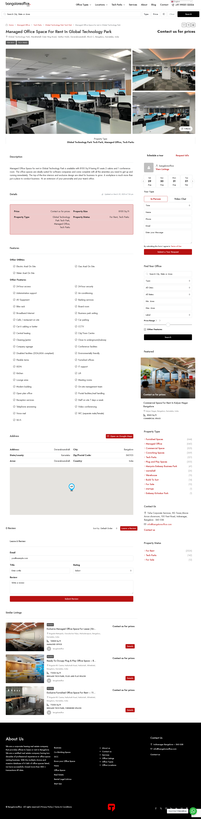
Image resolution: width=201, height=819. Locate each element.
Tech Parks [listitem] (151, 457)
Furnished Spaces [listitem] (154, 439)
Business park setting (88, 313)
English (176, 2)
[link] (25, 637)
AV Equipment (22, 299)
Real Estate (59, 774)
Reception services (25, 400)
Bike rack (20, 306)
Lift (79, 373)
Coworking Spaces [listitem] (155, 452)
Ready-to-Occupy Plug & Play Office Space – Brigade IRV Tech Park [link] (81, 660)
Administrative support (26, 293)
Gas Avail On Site (86, 266)
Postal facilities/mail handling (91, 393)
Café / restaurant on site (27, 319)
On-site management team (90, 386)
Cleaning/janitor (23, 339)
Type (146, 14)
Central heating (23, 333)
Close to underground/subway (92, 339)
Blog (153, 4)
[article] (168, 390)
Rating (76, 565)
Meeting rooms (85, 380)
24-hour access (23, 286)
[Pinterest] (187, 808)
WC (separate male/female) (91, 413)
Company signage (24, 346)
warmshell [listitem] (150, 470)
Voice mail (21, 413)
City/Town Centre (86, 333)
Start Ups (58, 783)
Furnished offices (86, 360)
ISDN (19, 366)
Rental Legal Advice (62, 779)
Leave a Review (128, 528)
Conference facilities (87, 346)
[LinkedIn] (171, 808)
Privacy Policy (47, 807)
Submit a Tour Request (168, 251)
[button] (184, 25)
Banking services (86, 299)
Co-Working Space (62, 752)
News (56, 765)
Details (130, 646)
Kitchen (19, 373)
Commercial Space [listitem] (155, 448)
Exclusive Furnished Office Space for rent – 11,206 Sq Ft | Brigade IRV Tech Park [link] (88, 692)
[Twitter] (161, 808)
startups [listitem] (150, 488)
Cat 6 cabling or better (26, 326)
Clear (172, 14)
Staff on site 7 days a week (90, 400)
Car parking (83, 319)
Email (12, 552)
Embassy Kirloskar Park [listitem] (157, 493)
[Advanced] (164, 14)
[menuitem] (182, 5)
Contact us (149, 529)
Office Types (82, 4)
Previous (145, 377)
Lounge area (22, 380)
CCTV (81, 326)
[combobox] (109, 528)
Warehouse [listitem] (151, 475)
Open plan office (24, 393)
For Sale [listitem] (150, 484)
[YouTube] (182, 808)
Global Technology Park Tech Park (58, 25)
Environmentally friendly (89, 353)
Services (133, 4)
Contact (164, 4)
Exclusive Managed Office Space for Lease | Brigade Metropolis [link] (78, 628)
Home (11, 25)
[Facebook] (156, 808)
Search (188, 14)
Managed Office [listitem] (154, 443)
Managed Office (23, 25)
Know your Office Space (64, 761)
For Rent (11, 42)
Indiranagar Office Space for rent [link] (160, 402)
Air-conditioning (85, 293)
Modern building (23, 386)
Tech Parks (117, 4)
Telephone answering (26, 406)
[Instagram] (166, 808)
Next (191, 377)
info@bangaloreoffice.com (159, 524)
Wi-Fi (18, 420)
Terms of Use (176, 246)
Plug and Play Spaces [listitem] (156, 461)
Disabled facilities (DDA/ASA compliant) (35, 353)
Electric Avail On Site (26, 266)
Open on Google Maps (121, 436)
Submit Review (71, 598)
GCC (56, 756)
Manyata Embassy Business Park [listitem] (161, 466)
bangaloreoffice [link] (58, 649)
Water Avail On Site (25, 273)
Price (155, 14)
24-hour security (85, 286)
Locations (100, 4)
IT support (83, 366)
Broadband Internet (25, 313)
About (144, 4)
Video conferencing (87, 406)
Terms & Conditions (63, 807)
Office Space (59, 770)
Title (12, 565)
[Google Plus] (177, 808)
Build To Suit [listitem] (152, 479)
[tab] (155, 155)
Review (13, 577)
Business (57, 747)
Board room (83, 306)
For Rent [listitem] (150, 550)
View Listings (162, 169)
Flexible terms (22, 360)
